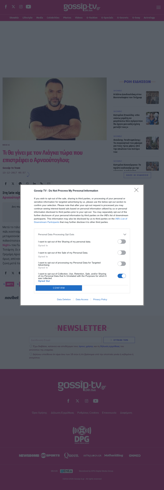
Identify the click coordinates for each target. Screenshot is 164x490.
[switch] (122, 241)
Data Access (82, 299)
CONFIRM (59, 288)
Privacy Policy (100, 299)
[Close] (137, 191)
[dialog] (82, 245)
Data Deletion (64, 299)
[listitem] (82, 234)
